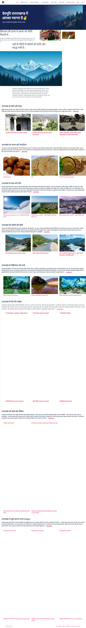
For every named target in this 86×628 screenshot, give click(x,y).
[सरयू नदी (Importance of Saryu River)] (18, 243)
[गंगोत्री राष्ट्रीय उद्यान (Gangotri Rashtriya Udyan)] (72, 285)
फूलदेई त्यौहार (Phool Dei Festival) (14, 401)
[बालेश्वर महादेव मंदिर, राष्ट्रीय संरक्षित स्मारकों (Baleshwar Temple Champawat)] (72, 122)
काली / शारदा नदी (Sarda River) (40, 253)
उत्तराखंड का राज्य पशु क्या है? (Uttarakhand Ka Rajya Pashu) (16, 618)
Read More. (76, 111)
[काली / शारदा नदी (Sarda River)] (45, 243)
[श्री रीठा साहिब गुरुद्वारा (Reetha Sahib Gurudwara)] (45, 122)
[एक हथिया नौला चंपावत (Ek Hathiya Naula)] (18, 122)
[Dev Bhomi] (3, 2)
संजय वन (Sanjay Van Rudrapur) (10, 295)
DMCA (64, 626)
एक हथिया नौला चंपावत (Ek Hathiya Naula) (16, 132)
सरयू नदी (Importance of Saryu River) (15, 253)
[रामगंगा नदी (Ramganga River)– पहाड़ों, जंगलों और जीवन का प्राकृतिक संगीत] (72, 243)
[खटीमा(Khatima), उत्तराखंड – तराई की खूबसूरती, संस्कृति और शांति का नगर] (44, 205)
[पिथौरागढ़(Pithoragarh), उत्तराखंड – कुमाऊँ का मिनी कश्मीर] (72, 205)
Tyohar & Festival (70, 2)
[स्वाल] (44, 166)
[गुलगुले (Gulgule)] (16, 166)
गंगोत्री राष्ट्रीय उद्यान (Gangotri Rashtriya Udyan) (70, 295)
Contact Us (73, 626)
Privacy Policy (58, 626)
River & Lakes (54, 2)
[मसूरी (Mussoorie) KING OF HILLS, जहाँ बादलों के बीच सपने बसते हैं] (16, 205)
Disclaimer (68, 626)
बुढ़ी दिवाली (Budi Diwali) (65, 401)
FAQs (83, 2)
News (78, 2)
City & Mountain (44, 2)
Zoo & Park (61, 2)
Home (17, 2)
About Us (78, 626)
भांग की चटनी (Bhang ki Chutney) (66, 177)
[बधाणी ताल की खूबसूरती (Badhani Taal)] (44, 285)
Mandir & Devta (24, 2)
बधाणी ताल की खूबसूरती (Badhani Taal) (39, 295)
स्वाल (32, 177)
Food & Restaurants (34, 2)
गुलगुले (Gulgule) (7, 177)
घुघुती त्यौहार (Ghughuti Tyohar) (40, 401)
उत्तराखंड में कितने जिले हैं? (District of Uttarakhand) (70, 618)
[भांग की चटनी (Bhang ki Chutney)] (72, 166)
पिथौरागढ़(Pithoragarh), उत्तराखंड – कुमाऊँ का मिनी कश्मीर (71, 215)
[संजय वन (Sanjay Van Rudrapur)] (16, 285)
